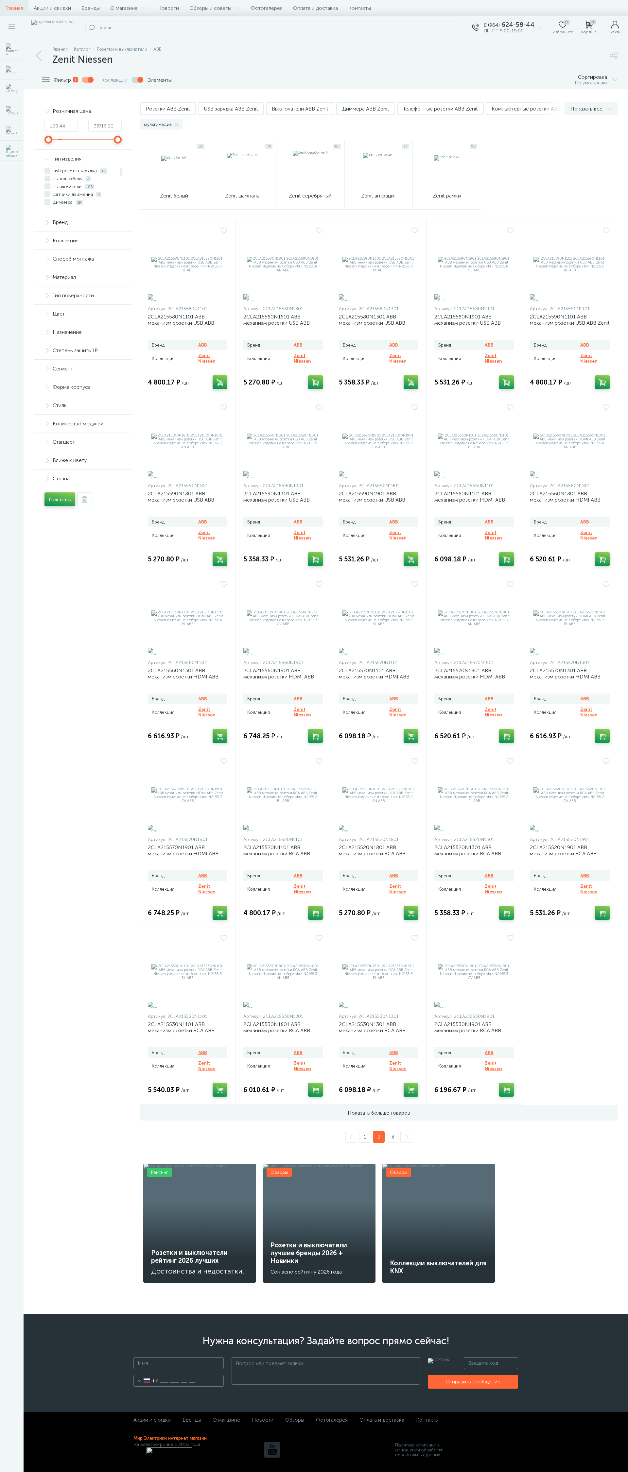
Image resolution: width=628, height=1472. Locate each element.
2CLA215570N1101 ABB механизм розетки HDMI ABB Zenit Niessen (374, 676)
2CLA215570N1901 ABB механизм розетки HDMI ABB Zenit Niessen (183, 853)
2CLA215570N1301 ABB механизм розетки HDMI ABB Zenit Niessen (565, 676)
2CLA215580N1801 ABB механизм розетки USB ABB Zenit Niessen (276, 323)
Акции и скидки (52, 8)
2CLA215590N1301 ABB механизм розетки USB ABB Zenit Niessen (276, 499)
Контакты (359, 8)
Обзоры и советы (210, 8)
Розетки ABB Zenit (168, 109)
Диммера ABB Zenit (365, 109)
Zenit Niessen (207, 358)
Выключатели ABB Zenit (300, 109)
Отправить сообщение (472, 1381)
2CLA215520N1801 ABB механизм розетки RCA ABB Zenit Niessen (372, 853)
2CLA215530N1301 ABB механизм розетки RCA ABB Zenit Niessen (372, 1030)
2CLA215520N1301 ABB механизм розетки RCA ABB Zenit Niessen (467, 853)
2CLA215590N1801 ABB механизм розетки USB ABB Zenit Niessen (181, 499)
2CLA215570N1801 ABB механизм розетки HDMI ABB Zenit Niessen (469, 676)
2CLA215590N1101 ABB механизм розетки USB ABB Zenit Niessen (570, 323)
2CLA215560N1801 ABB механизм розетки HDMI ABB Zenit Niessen (565, 499)
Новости (168, 8)
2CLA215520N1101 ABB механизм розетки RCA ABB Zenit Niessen (276, 853)
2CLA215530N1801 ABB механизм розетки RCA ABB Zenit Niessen (276, 1030)
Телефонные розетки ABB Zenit (440, 109)
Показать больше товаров (379, 1113)
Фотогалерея (267, 8)
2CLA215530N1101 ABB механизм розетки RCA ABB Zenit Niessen (181, 1030)
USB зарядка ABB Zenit (231, 109)
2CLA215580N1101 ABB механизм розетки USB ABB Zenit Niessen (181, 323)
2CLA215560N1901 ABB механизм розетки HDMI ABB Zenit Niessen (278, 676)
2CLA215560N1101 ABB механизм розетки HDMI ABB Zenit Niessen (469, 499)
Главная (14, 8)
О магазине (124, 8)
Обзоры (294, 1420)
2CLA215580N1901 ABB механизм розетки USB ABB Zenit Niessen (467, 323)
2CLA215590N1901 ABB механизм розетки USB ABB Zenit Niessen (372, 499)
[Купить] (220, 382)
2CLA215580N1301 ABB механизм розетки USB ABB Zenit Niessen (372, 323)
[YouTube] (272, 1450)
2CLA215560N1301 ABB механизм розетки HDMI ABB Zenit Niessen (183, 676)
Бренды (90, 8)
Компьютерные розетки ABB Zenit (533, 109)
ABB (202, 345)
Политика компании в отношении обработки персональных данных (419, 1450)
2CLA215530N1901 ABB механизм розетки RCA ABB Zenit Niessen (467, 1030)
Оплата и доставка (315, 8)
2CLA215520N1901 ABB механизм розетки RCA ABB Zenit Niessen (563, 853)
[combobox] (146, 1380)
